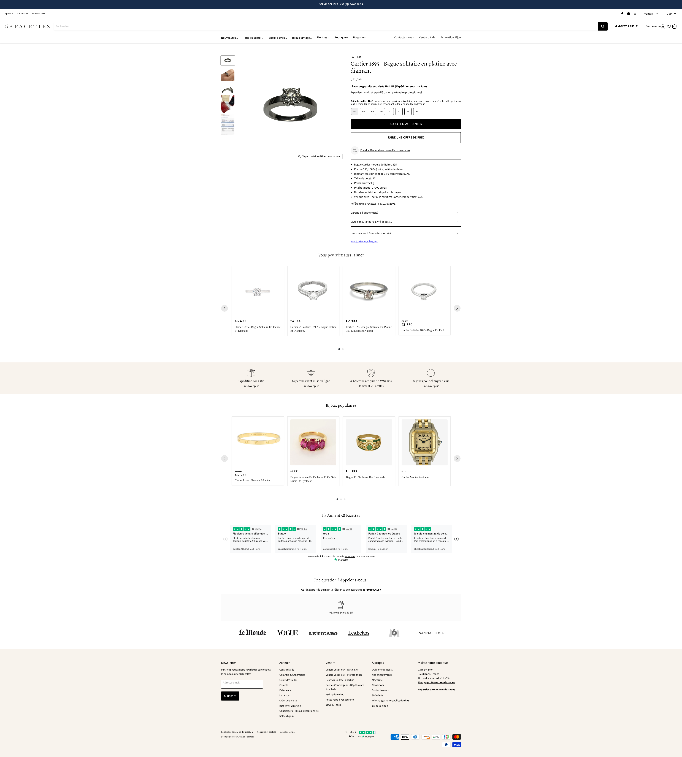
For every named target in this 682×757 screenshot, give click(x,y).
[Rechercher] (603, 26)
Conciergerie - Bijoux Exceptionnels (298, 711)
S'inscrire (230, 696)
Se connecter (653, 26)
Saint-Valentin (380, 706)
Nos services (22, 13)
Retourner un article (290, 706)
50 (381, 111)
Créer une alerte (288, 700)
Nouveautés (228, 38)
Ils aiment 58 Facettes (371, 386)
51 (390, 111)
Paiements (285, 690)
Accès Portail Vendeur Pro (340, 700)
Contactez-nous (380, 690)
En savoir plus (251, 386)
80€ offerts (377, 695)
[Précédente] (224, 308)
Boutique (340, 37)
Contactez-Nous (404, 37)
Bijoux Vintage (301, 38)
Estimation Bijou (451, 37)
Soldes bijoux (286, 716)
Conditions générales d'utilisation (237, 732)
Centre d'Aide (427, 37)
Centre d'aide (286, 670)
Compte (283, 685)
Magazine (358, 37)
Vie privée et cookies (266, 732)
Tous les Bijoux (252, 38)
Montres (322, 37)
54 (417, 111)
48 (363, 111)
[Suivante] (457, 308)
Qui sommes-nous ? (382, 670)
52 (399, 111)
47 (354, 111)
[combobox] (326, 26)
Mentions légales (287, 732)
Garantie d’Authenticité (292, 675)
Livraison (284, 695)
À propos (8, 13)
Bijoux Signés (277, 38)
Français (648, 14)
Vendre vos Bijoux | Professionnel (344, 675)
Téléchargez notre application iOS (390, 700)
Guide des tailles (288, 680)
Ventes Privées (38, 13)
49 (372, 111)
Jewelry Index (333, 705)
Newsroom (378, 685)
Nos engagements (382, 675)
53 (408, 111)
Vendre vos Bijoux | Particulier (342, 670)
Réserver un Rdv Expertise (340, 680)
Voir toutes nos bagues (364, 241)
